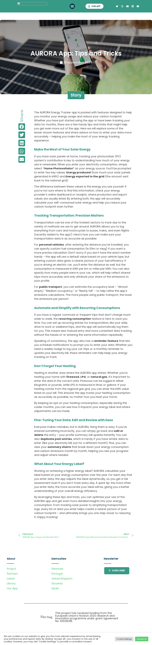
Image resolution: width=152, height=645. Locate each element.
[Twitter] (117, 6)
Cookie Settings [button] (124, 639)
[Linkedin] (132, 6)
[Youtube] (127, 6)
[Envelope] (138, 6)
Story (76, 95)
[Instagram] (122, 6)
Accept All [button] (142, 639)
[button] (72, 6)
